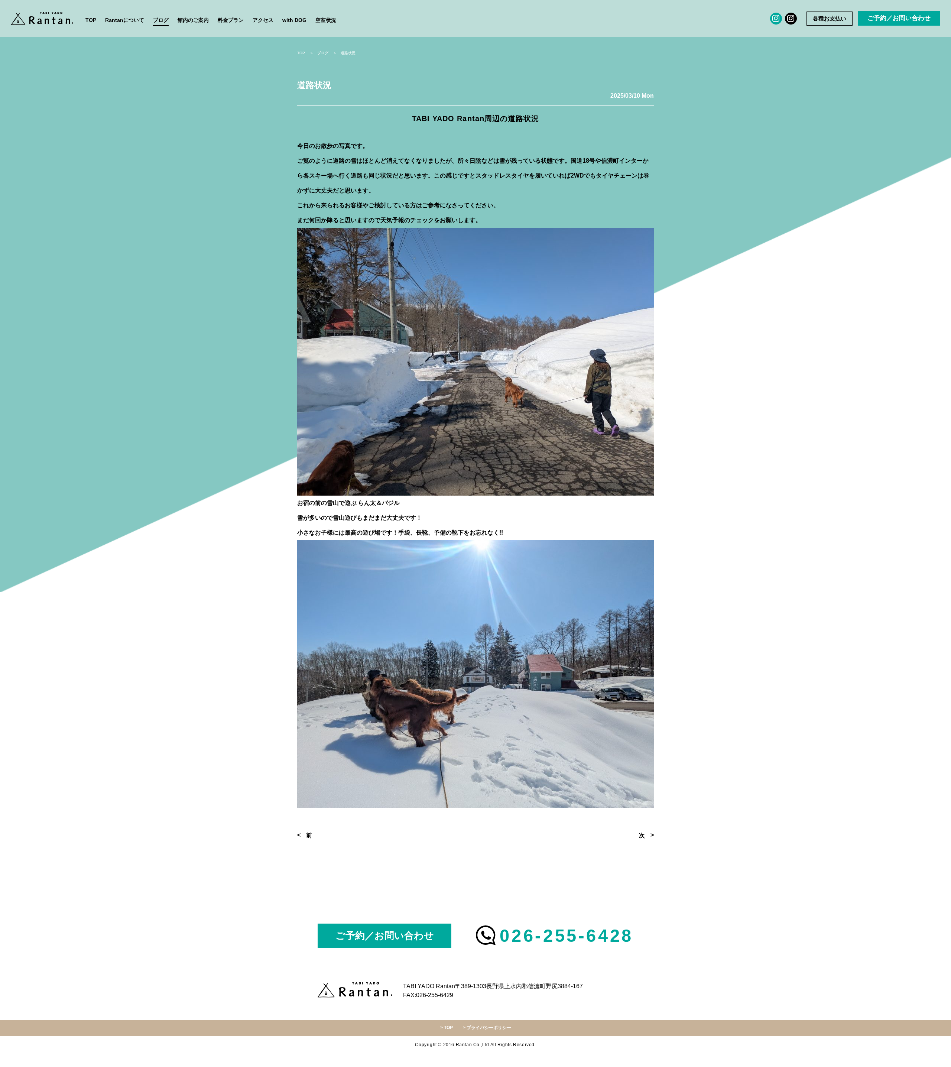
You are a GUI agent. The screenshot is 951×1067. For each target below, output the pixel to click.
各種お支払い (829, 18)
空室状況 (325, 20)
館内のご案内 (193, 20)
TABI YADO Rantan (42, 18)
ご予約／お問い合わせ (899, 18)
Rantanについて (124, 20)
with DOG (294, 20)
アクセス (263, 20)
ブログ (161, 20)
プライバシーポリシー (489, 1027)
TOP (90, 20)
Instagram (776, 19)
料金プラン (231, 20)
